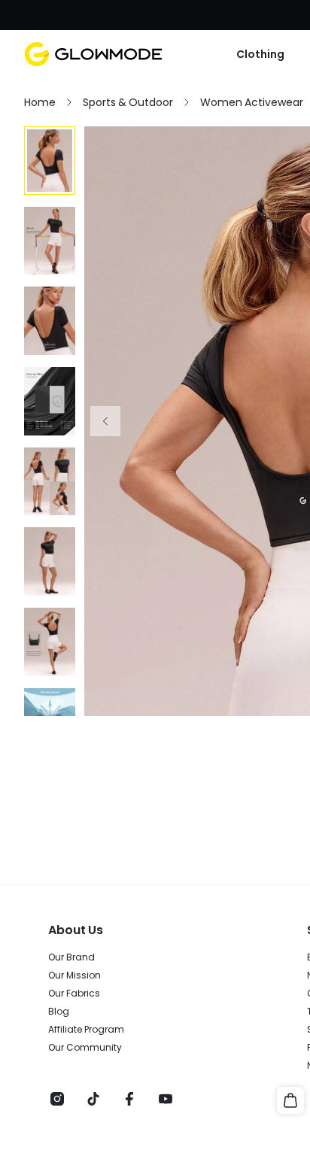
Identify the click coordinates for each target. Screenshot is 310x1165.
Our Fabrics (74, 993)
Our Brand (71, 957)
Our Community (85, 1047)
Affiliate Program (86, 1029)
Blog (58, 1011)
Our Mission (74, 975)
